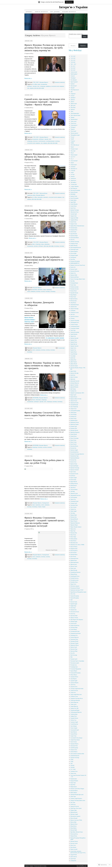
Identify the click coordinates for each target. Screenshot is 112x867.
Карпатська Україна (74, 424)
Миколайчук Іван (74, 542)
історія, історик (41, 506)
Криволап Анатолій (74, 469)
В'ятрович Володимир (75, 261)
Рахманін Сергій (73, 659)
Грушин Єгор (73, 350)
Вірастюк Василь (73, 298)
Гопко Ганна (72, 330)
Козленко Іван (73, 448)
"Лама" (71, 111)
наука (42, 244)
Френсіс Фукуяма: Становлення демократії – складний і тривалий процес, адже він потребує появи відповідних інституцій (44, 521)
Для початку (69, 2)
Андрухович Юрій (74, 217)
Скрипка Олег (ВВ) (74, 708)
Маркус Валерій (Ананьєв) (75, 527)
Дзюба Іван (72, 375)
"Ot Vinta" (72, 174)
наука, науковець (36, 505)
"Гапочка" (72, 95)
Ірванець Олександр (74, 210)
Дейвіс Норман (73, 361)
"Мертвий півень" (74, 119)
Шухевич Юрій (73, 830)
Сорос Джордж (73, 726)
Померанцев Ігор (73, 635)
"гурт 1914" (72, 156)
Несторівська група (74, 580)
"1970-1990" (73, 58)
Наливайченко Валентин (75, 572)
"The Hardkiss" (73, 182)
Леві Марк (72, 491)
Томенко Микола (73, 751)
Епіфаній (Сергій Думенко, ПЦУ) (77, 392)
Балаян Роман (73, 221)
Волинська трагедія (74, 286)
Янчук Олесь (73, 845)
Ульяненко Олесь (73, 771)
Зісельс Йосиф (73, 414)
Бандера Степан (73, 223)
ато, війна (34, 84)
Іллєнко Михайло (74, 204)
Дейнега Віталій (73, 363)
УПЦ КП (72, 765)
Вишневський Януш (74, 277)
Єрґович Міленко (74, 192)
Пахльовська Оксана (74, 611)
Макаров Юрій (73, 515)
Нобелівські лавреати (74, 586)
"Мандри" (72, 117)
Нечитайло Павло (74, 582)
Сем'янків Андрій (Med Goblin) (76, 688)
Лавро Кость (73, 487)
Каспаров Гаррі (73, 426)
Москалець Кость (73, 550)
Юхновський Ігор (74, 834)
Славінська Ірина (73, 714)
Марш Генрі (72, 530)
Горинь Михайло (73, 334)
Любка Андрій (73, 511)
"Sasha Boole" (73, 178)
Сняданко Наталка (74, 718)
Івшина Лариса (73, 200)
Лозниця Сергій (73, 503)
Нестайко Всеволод (74, 578)
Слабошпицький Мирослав (75, 712)
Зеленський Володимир (75, 410)
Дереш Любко (73, 371)
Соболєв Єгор (73, 720)
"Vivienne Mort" (73, 184)
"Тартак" (72, 147)
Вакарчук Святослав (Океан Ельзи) (77, 265)
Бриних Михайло (73, 245)
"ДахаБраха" (73, 97)
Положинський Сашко (75, 631)
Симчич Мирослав (74, 702)
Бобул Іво (72, 239)
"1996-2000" (73, 62)
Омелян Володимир (74, 597)
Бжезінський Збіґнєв (74, 237)
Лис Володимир (73, 497)
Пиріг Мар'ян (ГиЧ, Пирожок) (76, 619)
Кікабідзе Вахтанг (74, 483)
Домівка (29, 11)
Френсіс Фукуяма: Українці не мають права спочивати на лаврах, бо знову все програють (42, 365)
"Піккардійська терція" (75, 135)
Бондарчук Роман (74, 243)
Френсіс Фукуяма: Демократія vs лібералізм (39, 304)
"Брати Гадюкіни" (74, 81)
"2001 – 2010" (73, 64)
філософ (46, 246)
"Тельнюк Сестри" (74, 148)
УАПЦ (71, 759)
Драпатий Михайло (74, 387)
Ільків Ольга (73, 208)
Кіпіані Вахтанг (73, 485)
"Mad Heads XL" (73, 168)
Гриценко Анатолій (74, 346)
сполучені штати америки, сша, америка (37, 143)
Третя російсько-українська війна (77, 753)
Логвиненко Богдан (74, 501)
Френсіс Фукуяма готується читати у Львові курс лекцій (29, 319)
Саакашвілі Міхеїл (74, 676)
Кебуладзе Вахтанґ (74, 430)
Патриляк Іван (73, 609)
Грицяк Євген (73, 348)
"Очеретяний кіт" (74, 125)
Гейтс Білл (72, 314)
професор (48, 86)
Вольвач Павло (73, 290)
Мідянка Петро (73, 560)
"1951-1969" (73, 56)
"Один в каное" (73, 121)
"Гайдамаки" (73, 93)
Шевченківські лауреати (75, 816)
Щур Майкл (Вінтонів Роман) (76, 832)
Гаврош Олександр (74, 308)
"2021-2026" (36, 82)
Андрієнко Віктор (74, 219)
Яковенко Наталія (74, 841)
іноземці (62, 246)
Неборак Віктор (73, 574)
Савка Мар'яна (73, 678)
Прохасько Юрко (73, 651)
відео (39, 84)
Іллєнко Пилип (73, 206)
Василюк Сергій (73, 269)
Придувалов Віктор (74, 645)
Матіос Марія (73, 536)
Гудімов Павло (73, 352)
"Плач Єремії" (73, 131)
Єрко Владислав (73, 188)
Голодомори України (74, 328)
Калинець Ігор (73, 416)
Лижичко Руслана (74, 493)
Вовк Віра (72, 281)
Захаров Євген (73, 408)
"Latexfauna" (73, 166)
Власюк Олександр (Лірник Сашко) (77, 279)
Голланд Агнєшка (74, 324)
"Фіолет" (72, 152)
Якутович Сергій (73, 843)
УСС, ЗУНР (73, 769)
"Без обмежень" (73, 79)
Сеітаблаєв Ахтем (74, 696)
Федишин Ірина (73, 778)
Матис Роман (73, 534)
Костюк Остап (73, 461)
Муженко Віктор (73, 554)
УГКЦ (71, 761)
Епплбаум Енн (73, 390)
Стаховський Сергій (74, 730)
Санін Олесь (72, 684)
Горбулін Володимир (74, 332)
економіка (34, 289)
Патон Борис (73, 607)
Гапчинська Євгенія (74, 312)
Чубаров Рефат (73, 810)
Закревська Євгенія (74, 402)
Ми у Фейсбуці (75, 50)
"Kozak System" (73, 164)
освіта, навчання (31, 291)
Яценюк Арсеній (73, 849)
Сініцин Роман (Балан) (75, 739)
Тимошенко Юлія (74, 745)
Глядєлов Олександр (74, 320)
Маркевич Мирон (74, 525)
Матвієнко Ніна (73, 532)
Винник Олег (73, 273)
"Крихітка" (72, 109)
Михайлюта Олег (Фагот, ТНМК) (77, 544)
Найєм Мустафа (73, 570)
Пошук (84, 36)
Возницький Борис (74, 283)
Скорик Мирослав (74, 706)
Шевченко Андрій (74, 814)
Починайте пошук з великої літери (76, 34)
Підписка (83, 45)
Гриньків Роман (73, 342)
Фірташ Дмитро (73, 792)
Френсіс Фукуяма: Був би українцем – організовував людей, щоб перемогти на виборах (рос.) (43, 259)
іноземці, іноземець (50, 291)
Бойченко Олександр (74, 241)
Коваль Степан (73, 442)
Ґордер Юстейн (73, 854)
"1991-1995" (73, 60)
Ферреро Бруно (73, 786)
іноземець (56, 246)
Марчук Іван (73, 528)
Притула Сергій (73, 647)
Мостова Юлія (73, 552)
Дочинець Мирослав (74, 383)
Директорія (72, 379)
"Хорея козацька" (74, 154)
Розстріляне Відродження (75, 668)
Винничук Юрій (73, 275)
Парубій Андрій (73, 603)
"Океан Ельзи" (73, 123)
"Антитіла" (72, 76)
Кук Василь (72, 475)
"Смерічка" (72, 141)
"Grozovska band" (74, 160)
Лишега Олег (73, 499)
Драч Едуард (73, 389)
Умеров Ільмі (73, 773)
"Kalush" (72, 162)
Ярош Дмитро (73, 847)
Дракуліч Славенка (74, 385)
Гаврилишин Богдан (74, 304)
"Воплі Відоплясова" (74, 89)
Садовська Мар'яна (74, 682)
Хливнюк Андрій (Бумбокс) (76, 798)
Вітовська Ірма (73, 300)
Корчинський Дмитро (74, 458)
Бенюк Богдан (73, 231)
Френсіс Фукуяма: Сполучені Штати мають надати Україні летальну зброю (43, 414)
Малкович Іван (73, 517)
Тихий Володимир (74, 747)
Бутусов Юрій (73, 253)
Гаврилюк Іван (73, 306)
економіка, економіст (43, 197)
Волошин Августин (74, 288)
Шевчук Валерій (73, 818)
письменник (30, 246)
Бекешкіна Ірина (73, 227)
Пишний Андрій (73, 621)
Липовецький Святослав (75, 495)
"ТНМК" (72, 143)
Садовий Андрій (73, 680)
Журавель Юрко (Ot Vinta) (75, 398)
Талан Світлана (73, 741)
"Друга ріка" (73, 105)
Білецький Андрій (74, 255)
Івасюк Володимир (74, 198)
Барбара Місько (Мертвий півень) (77, 225)
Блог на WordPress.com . (82, 866)
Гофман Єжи (73, 336)
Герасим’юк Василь (74, 316)
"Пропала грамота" (74, 133)
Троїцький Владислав (74, 755)
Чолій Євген (73, 804)
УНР (71, 763)
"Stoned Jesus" (73, 180)
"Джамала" (72, 99)
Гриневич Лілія (73, 340)
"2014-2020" (36, 242)
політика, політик (40, 291)
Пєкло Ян (72, 653)
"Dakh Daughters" (74, 74)
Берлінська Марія (74, 235)
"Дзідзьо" (72, 101)
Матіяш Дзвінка (73, 538)
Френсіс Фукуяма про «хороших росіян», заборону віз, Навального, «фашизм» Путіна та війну (44, 156)
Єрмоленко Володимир (75, 190)
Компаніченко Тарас (74, 456)
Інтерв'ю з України (73, 7)
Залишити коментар (60, 82)
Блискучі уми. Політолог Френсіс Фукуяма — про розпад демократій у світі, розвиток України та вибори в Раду (44, 212)
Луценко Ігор (73, 509)
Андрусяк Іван (73, 216)
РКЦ (71, 657)
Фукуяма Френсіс (44, 82)
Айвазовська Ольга (74, 212)
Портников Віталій (74, 641)
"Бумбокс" (72, 83)
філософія (51, 246)
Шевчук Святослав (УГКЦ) (76, 820)
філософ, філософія (39, 88)
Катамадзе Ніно (73, 428)
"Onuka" (72, 172)
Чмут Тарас (72, 802)
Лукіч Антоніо (73, 507)
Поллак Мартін (73, 629)
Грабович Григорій (74, 338)
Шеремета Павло (73, 824)
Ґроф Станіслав (73, 856)
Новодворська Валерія (75, 588)
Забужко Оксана (73, 400)
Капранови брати (73, 420)
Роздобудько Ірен (74, 666)
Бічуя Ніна (72, 259)
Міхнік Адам (73, 568)
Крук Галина (73, 471)
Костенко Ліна (73, 459)
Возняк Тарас (73, 285)
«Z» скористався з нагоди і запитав (55, 338)
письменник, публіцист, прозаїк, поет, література (39, 401)
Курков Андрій (73, 477)
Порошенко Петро (74, 639)
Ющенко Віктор (73, 836)
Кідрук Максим (73, 481)
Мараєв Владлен (73, 521)
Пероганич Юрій (73, 615)
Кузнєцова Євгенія (74, 473)
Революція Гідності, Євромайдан (77, 661)
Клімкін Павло (73, 436)
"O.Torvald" (72, 170)
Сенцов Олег (73, 692)
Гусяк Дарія (72, 355)
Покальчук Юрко (73, 627)
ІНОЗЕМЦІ (35, 397)
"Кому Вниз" (73, 107)
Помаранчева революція (75, 633)
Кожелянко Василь (74, 446)
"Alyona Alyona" (73, 72)
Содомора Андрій (74, 722)
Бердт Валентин (73, 233)
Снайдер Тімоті (73, 716)
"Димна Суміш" (73, 103)
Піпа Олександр (73, 655)
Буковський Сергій (74, 249)
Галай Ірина (72, 310)
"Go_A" (72, 158)
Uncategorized (45, 503)
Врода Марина (73, 294)
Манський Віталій (74, 519)
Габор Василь (73, 302)
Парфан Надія (73, 605)
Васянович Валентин (74, 271)
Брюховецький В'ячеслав (75, 247)
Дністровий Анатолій (74, 381)
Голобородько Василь (74, 326)
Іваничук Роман (73, 196)
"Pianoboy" (72, 176)
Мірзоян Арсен (73, 564)
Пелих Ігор (72, 613)
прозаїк (36, 246)
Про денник (55, 11)
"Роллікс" (72, 137)
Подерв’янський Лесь (74, 625)
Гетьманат (72, 318)
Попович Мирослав (74, 637)
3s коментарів (61, 348)
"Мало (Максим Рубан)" (75, 115)
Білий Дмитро (73, 257)
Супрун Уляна (73, 735)
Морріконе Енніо (73, 548)
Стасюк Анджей (73, 728)
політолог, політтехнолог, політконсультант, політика (46, 141)
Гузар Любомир (73, 354)
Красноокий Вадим (74, 465)
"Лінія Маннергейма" (74, 113)
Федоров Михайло (74, 780)
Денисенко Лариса (74, 365)
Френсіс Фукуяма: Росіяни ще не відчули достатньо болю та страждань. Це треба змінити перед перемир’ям (44, 47)
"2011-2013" (73, 66)
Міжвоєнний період (74, 562)
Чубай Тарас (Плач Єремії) (75, 808)
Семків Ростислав (74, 690)
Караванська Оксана (74, 422)
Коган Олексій (73, 444)
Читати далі (28, 78)
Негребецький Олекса (74, 576)
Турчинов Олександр (74, 757)
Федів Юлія (72, 784)
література (37, 244)
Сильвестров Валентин (75, 700)
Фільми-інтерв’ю (69, 11)
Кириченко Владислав (74, 432)
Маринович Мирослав (75, 523)
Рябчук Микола (73, 674)
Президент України (74, 643)
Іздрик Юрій (73, 202)
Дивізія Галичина (74, 377)
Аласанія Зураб (73, 214)
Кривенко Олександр (74, 467)
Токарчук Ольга (73, 749)
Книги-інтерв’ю (41, 11)
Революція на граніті (74, 663)
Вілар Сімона (73, 296)
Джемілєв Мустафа (74, 373)
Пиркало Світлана (74, 617)
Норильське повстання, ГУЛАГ (76, 590)
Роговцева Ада (73, 665)
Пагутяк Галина (73, 601)
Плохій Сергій (73, 623)
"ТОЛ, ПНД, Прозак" (74, 145)
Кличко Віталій (73, 434)
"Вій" (71, 91)
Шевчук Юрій (73, 822)
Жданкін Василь (73, 396)
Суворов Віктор (73, 734)
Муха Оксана (73, 556)
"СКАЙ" (72, 139)
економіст (40, 289)
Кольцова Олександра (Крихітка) (77, 454)
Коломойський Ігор (74, 452)
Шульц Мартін (73, 828)
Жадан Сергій (73, 394)
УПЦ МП (72, 767)
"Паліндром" (73, 127)
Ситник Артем (73, 704)
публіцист (40, 246)
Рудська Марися (73, 670)
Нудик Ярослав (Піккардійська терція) (78, 592)
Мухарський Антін (74, 558)
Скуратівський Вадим (74, 710)
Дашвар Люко (73, 359)
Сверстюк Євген (73, 686)
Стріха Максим (73, 732)
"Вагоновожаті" (73, 85)
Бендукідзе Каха (73, 229)
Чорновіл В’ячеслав (74, 806)
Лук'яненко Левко (74, 505)
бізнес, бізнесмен (36, 399)
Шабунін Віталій (73, 812)
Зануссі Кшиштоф (74, 406)
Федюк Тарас (73, 782)
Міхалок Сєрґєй (73, 566)
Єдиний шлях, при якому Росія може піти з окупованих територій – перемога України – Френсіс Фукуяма (44, 101)
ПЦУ (71, 599)
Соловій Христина (74, 724)
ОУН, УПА (72, 594)
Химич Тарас (73, 796)
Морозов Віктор (73, 546)
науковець (46, 244)
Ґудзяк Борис (73, 858)
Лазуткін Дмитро (73, 489)
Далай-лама (72, 357)
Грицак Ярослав (73, 344)
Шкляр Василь (73, 826)
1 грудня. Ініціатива (74, 186)
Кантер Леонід (73, 418)
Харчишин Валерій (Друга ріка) (76, 794)
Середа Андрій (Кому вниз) (76, 694)
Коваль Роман (73, 440)
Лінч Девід (72, 513)
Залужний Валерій (74, 404)
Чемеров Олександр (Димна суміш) (77, 800)
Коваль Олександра (74, 438)
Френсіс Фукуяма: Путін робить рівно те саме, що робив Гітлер (44, 461)
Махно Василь (73, 540)
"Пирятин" (72, 129)
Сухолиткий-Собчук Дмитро (76, 737)
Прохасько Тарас (73, 649)
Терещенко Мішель (74, 743)
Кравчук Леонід (73, 463)
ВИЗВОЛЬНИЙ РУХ (74, 263)
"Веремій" (72, 87)
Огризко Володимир (74, 596)
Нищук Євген (73, 584)
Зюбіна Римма (73, 412)
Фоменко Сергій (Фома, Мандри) (77, 788)
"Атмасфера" (73, 78)
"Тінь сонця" (73, 150)
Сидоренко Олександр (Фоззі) (76, 698)
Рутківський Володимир (75, 672)
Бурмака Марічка (74, 251)
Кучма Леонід (73, 479)
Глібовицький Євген (74, 322)
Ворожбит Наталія (74, 292)
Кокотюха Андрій (74, 450)
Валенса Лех (73, 267)
